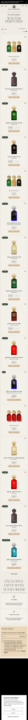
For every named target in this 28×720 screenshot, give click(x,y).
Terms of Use (13, 687)
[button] (26, 6)
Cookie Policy (14, 691)
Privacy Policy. (8, 705)
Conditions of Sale (14, 684)
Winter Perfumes (16, 12)
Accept (13, 709)
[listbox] (23, 29)
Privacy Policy (14, 689)
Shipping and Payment (14, 693)
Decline (13, 713)
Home (8, 12)
